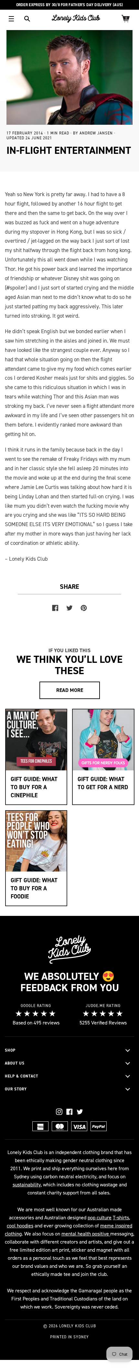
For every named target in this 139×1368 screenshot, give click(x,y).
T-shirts (121, 1217)
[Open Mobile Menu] (11, 18)
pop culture (100, 1217)
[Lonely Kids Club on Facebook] (69, 1111)
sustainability (27, 1184)
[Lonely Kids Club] (76, 19)
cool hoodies (20, 1225)
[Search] (27, 18)
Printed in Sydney (69, 1337)
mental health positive (85, 1233)
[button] (69, 1050)
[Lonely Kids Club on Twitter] (80, 1111)
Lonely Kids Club (77, 1326)
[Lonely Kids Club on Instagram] (59, 1111)
